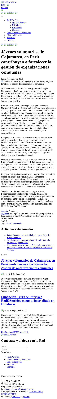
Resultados (17, 27)
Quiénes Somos (19, 23)
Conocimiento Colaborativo (19, 32)
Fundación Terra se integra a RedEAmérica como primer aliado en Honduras (27, 300)
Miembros (16, 25)
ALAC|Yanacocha (14, 223)
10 (20, 332)
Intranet (4, 7)
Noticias (10, 40)
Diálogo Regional (14, 35)
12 (24, 332)
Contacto (16, 30)
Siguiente (5, 213)
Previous (9, 332)
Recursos (11, 37)
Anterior (4, 211)
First (3, 332)
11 (22, 332)
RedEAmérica (13, 20)
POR (4, 5)
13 (27, 332)
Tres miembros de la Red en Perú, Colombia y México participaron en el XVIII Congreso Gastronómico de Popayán (30, 247)
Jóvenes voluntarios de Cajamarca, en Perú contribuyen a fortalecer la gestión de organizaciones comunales (28, 264)
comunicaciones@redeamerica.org (20, 389)
